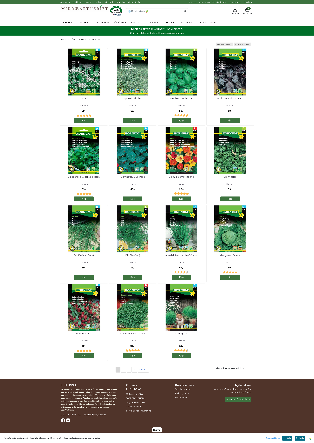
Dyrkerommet (187, 22)
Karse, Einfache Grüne (132, 333)
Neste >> (143, 369)
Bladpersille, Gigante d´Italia (84, 177)
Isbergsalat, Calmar (230, 255)
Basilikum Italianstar (181, 98)
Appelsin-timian (133, 98)
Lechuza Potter (84, 22)
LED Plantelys (102, 22)
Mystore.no (100, 415)
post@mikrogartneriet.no (138, 411)
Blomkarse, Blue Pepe (132, 177)
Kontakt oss (204, 2)
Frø (82, 39)
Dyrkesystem (169, 22)
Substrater (153, 22)
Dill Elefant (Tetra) (84, 255)
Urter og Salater (93, 39)
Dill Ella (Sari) (132, 255)
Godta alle (300, 438)
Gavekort (248, 2)
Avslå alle (287, 438)
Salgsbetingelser (220, 2)
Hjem (62, 39)
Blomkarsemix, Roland (181, 177)
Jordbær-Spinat (83, 333)
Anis (83, 98)
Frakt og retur (182, 393)
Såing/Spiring (120, 22)
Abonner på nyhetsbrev (238, 399)
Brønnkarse (230, 177)
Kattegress (181, 333)
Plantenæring (137, 22)
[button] (116, 11)
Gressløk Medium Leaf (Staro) (181, 255)
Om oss (192, 2)
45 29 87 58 (135, 406)
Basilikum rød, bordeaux (230, 98)
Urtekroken (66, 22)
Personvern (235, 2)
